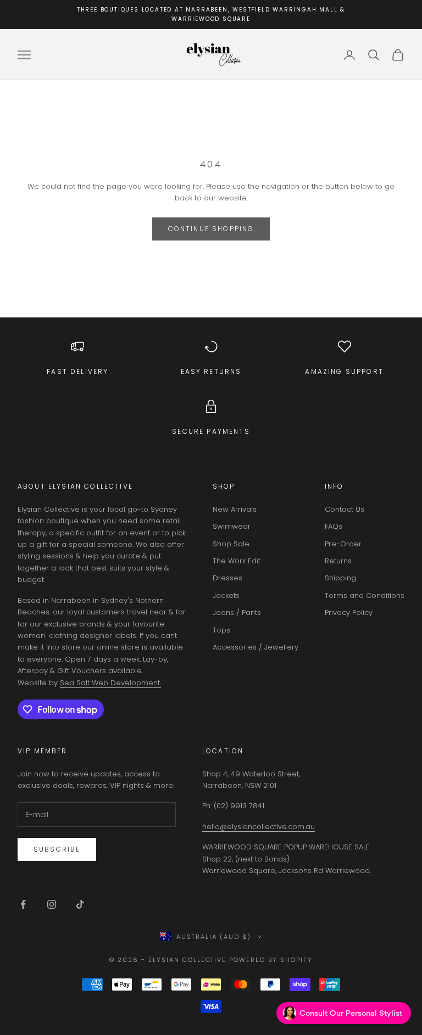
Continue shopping (211, 228)
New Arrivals (235, 509)
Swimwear (232, 526)
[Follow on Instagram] (51, 904)
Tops (221, 630)
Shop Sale (231, 544)
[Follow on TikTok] (80, 904)
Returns (338, 561)
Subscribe (57, 849)
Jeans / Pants (237, 612)
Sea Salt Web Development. (110, 683)
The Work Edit (236, 561)
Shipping (340, 578)
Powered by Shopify (271, 959)
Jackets (226, 595)
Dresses (227, 578)
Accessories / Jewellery (255, 647)
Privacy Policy (349, 612)
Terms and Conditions (364, 595)
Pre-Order (343, 544)
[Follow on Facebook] (23, 904)
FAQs (333, 526)
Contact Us (344, 509)
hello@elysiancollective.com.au (258, 826)
